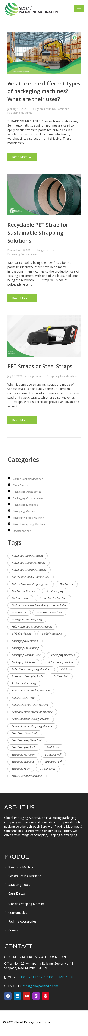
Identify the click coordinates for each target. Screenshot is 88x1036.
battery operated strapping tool (30, 577)
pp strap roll (60, 676)
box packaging (54, 591)
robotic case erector (24, 698)
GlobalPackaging (21, 633)
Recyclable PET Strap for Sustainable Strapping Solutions (37, 232)
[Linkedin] (17, 996)
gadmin (41, 109)
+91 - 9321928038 (61, 977)
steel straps (53, 747)
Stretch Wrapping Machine (29, 524)
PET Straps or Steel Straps (39, 366)
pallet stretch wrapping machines (31, 669)
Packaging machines (19, 113)
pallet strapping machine (59, 662)
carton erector (20, 598)
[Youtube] (26, 996)
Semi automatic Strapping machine (32, 726)
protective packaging (24, 683)
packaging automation (25, 641)
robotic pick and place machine (30, 705)
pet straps (67, 669)
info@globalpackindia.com (40, 986)
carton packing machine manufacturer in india (39, 605)
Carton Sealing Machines (28, 479)
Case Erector (20, 485)
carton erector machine (53, 598)
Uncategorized (22, 531)
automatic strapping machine (29, 570)
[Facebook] (8, 996)
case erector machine (49, 612)
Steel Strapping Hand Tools (27, 740)
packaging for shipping (25, 648)
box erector (66, 584)
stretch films (47, 769)
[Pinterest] (45, 996)
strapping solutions (23, 761)
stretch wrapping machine (27, 776)
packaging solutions (23, 662)
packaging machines (63, 655)
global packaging (52, 633)
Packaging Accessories (27, 492)
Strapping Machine (24, 511)
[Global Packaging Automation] (31, 9)
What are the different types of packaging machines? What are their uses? (43, 91)
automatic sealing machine (27, 555)
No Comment (60, 109)
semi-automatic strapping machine (32, 712)
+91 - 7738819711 (33, 977)
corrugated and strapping (27, 619)
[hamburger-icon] (79, 8)
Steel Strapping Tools (24, 747)
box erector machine (24, 591)
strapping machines (23, 754)
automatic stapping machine (28, 562)
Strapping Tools (21, 769)
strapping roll (53, 754)
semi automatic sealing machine (30, 719)
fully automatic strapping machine (32, 626)
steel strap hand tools (25, 733)
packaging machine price (26, 655)
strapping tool (53, 761)
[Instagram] (36, 996)
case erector (19, 612)
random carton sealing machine (31, 690)
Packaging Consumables (22, 254)
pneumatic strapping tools (27, 676)
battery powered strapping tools (30, 584)
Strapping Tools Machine (62, 376)
